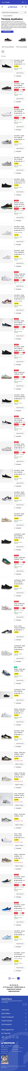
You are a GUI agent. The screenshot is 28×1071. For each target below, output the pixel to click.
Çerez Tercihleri (4, 1053)
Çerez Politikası (15, 1049)
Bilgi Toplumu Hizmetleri (17, 1051)
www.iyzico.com (16, 1045)
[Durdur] (23, 2)
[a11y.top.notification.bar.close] (25, 2)
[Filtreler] (2, 51)
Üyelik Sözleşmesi (4, 1047)
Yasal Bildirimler (4, 1049)
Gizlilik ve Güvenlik (4, 1051)
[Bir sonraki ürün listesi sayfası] (18, 978)
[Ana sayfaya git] (12, 7)
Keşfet (8, 2)
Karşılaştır (18, 76)
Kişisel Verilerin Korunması (17, 1047)
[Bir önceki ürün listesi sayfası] (9, 978)
